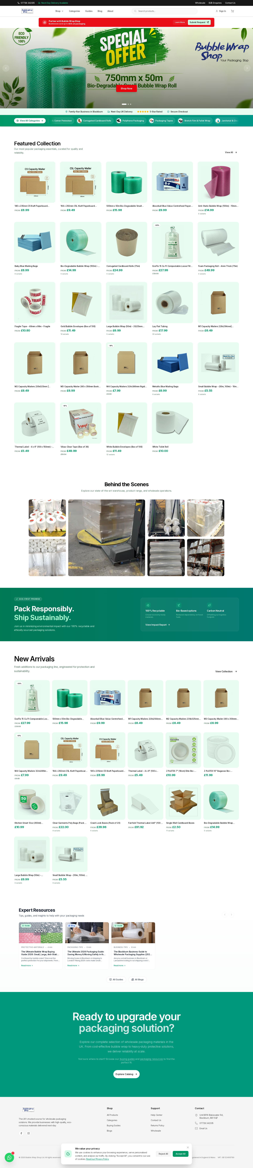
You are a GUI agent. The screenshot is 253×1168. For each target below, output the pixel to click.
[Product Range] (166, 518)
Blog (100, 11)
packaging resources (151, 1059)
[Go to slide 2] (128, 104)
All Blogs (139, 979)
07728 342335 (206, 1123)
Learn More (180, 22)
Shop (57, 11)
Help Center (156, 1115)
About (110, 11)
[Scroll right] (231, 914)
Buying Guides (113, 1125)
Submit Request (197, 22)
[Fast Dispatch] (205, 518)
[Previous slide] (5, 68)
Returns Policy (157, 1125)
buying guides (127, 1059)
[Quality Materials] (47, 557)
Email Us (203, 1128)
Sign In (222, 11)
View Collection (224, 671)
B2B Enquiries (215, 3)
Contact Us (230, 3)
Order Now (126, 88)
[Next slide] (247, 68)
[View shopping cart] (232, 11)
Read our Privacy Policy (97, 1159)
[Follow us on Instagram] (28, 1133)
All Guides (118, 979)
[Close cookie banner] (188, 1147)
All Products (112, 1115)
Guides (88, 11)
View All (229, 152)
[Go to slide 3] (130, 104)
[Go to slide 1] (124, 104)
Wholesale (200, 3)
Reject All (163, 1154)
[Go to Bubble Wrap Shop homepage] (28, 1110)
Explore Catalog (124, 1074)
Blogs (109, 1130)
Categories (74, 11)
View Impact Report (156, 624)
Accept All (181, 1154)
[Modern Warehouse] (47, 518)
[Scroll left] (225, 914)
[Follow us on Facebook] (21, 1133)
